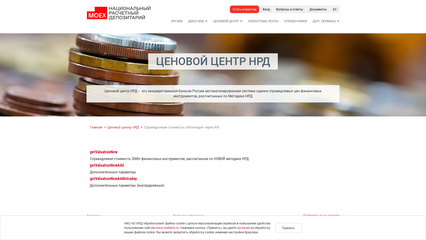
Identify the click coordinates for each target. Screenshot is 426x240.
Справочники (295, 21)
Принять (288, 228)
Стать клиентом (244, 9)
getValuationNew (103, 152)
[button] (206, 21)
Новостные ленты (263, 21)
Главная (96, 127)
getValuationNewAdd (107, 165)
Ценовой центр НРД (123, 127)
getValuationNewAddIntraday (113, 178)
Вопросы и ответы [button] (289, 9)
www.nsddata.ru (167, 228)
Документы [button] (318, 9)
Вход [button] (266, 9)
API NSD (177, 21)
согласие (243, 228)
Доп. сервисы (324, 21)
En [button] (335, 9)
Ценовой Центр (226, 21)
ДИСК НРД (196, 21)
